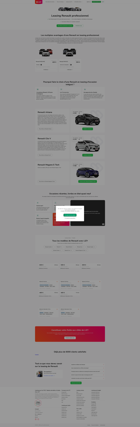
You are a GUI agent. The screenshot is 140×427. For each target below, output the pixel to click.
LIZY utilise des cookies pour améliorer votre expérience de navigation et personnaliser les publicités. (70, 210)
